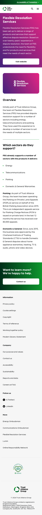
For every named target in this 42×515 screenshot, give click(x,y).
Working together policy (13, 330)
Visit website (21, 61)
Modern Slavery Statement (14, 336)
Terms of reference (11, 323)
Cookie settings (9, 310)
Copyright (7, 317)
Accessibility (8, 365)
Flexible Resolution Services (14, 434)
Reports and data (10, 378)
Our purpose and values (13, 351)
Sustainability (8, 371)
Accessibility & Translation (27, 2)
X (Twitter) (10, 399)
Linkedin (9, 406)
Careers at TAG (9, 384)
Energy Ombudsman (11, 421)
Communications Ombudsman (16, 428)
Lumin (5, 441)
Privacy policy (8, 304)
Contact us (21, 281)
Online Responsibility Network (15, 447)
